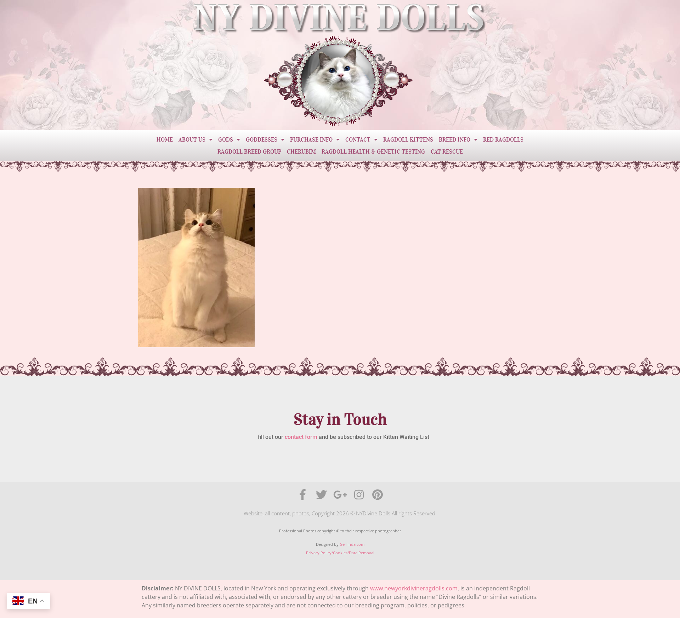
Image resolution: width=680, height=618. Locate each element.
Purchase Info (311, 139)
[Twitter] (321, 494)
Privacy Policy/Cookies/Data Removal (340, 552)
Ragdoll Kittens (408, 139)
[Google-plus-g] (340, 494)
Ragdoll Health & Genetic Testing (373, 151)
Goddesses (261, 139)
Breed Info (454, 139)
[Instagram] (358, 494)
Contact (357, 139)
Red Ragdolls (503, 139)
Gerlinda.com (352, 544)
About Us (191, 139)
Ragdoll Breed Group (249, 151)
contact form (301, 437)
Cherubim (301, 151)
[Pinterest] (377, 494)
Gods (225, 139)
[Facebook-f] (302, 494)
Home (165, 139)
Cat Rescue (447, 151)
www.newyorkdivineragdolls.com (414, 588)
